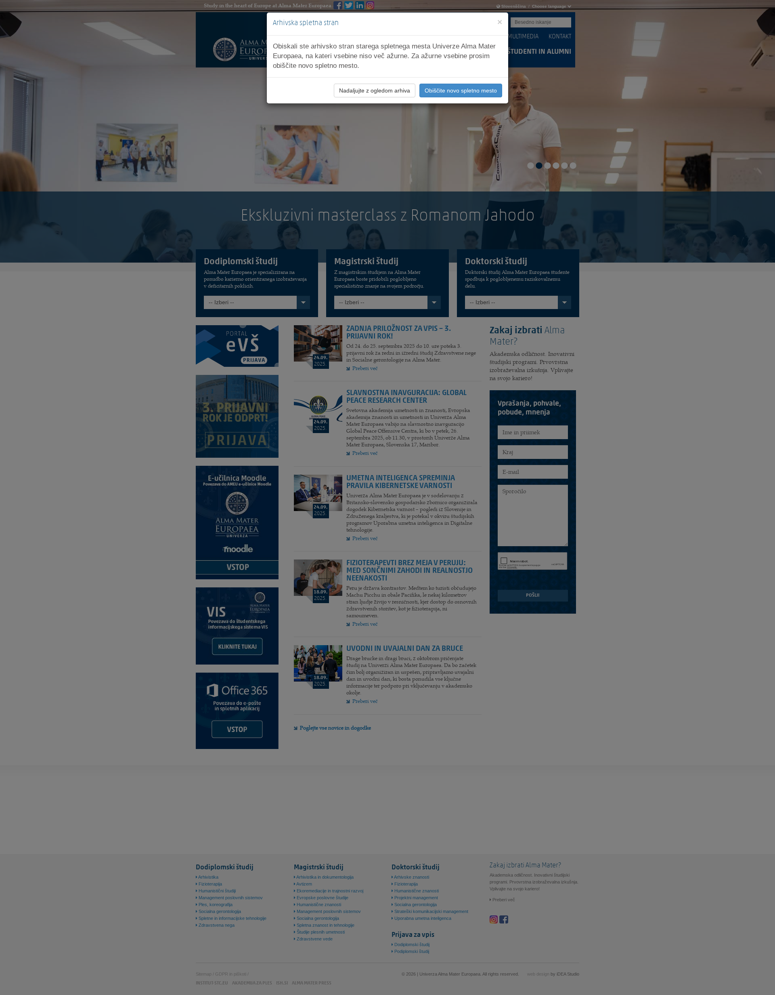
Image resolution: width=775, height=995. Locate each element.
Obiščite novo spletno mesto (461, 90)
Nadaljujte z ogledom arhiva (374, 90)
